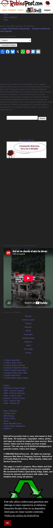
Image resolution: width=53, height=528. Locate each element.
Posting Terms (9, 413)
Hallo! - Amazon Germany (14, 393)
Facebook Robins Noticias (14, 365)
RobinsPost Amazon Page (14, 388)
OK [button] (7, 523)
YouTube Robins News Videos (16, 378)
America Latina (28, 320)
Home (6, 15)
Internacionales (28, 338)
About (6, 421)
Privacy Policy (9, 418)
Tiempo (28, 353)
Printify (6, 385)
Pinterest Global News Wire (15, 370)
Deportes (28, 327)
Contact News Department (14, 426)
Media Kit (7, 429)
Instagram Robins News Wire (15, 373)
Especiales (28, 334)
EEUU (28, 331)
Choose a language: (8, 36)
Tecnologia (28, 349)
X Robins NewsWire (12, 360)
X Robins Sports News (13, 363)
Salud (28, 345)
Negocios (28, 342)
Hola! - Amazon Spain (12, 396)
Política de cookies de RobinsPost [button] (22, 515)
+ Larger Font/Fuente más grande (14, 29)
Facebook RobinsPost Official (16, 368)
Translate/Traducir (8, 45)
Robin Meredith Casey (13, 423)
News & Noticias (10, 17)
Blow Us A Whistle (26, 140)
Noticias (28, 316)
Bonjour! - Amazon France (14, 398)
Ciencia (28, 323)
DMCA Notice (9, 416)
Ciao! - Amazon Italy (12, 401)
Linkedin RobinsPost (12, 375)
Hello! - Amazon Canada (13, 391)
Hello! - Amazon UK (12, 403)
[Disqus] (26, 201)
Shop (6, 20)
